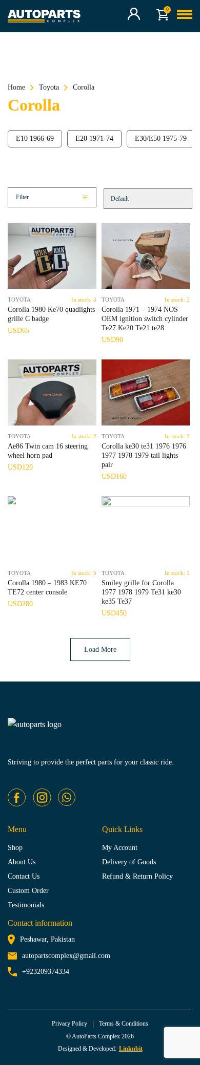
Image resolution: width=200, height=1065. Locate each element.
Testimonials (26, 905)
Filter (22, 197)
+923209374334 (45, 971)
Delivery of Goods (129, 862)
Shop (15, 847)
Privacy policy (69, 1023)
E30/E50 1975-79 (161, 138)
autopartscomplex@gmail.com (66, 956)
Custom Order (28, 890)
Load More (100, 649)
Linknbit (131, 1048)
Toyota (49, 87)
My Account (119, 847)
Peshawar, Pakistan (47, 939)
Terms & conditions (123, 1023)
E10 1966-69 (35, 138)
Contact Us (23, 876)
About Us (21, 862)
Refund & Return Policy (137, 876)
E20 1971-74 (94, 138)
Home (16, 87)
